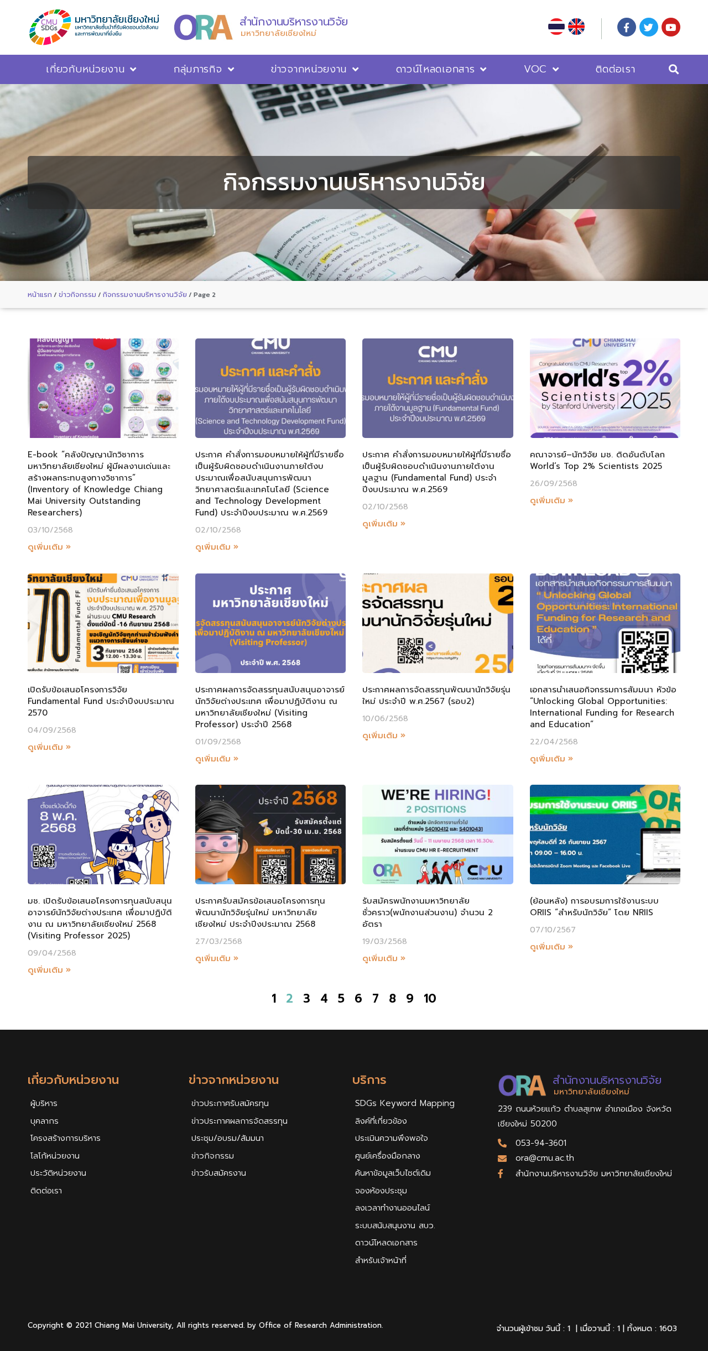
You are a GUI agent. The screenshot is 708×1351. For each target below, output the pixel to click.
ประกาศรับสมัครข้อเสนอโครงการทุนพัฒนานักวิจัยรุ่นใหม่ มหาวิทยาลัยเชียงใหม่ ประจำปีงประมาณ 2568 (260, 912)
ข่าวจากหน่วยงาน (309, 69)
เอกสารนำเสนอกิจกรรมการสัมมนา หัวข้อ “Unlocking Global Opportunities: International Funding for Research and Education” (603, 707)
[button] (674, 69)
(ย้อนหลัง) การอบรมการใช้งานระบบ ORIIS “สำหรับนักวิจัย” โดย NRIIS (594, 907)
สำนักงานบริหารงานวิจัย (294, 21)
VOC (535, 69)
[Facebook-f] (626, 27)
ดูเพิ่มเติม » (49, 547)
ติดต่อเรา (615, 69)
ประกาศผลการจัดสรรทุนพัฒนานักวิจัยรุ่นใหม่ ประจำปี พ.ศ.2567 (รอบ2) (436, 695)
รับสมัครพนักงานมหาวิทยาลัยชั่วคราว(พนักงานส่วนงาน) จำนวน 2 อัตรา (427, 912)
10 (430, 999)
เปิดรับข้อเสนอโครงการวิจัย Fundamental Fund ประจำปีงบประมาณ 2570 (101, 701)
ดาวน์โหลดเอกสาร (435, 69)
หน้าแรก (40, 294)
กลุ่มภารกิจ (198, 69)
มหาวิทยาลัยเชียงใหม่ (278, 33)
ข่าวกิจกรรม (77, 294)
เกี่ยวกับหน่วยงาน (85, 69)
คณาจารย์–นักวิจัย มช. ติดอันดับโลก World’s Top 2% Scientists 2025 (597, 460)
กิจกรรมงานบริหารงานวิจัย (145, 294)
